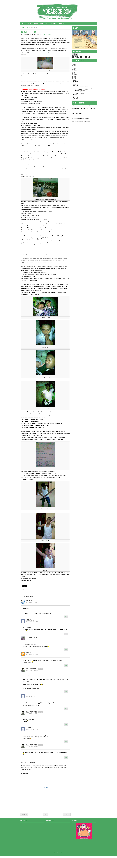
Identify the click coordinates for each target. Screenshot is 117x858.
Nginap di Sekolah (29, 32)
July (74, 94)
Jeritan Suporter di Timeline (81, 89)
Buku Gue (61, 24)
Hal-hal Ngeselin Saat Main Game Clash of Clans (84, 106)
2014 (73, 75)
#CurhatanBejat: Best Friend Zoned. (80, 118)
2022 (73, 65)
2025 (73, 63)
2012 (73, 77)
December (76, 80)
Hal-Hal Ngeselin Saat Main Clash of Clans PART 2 (84, 108)
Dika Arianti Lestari (31, 637)
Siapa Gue (29, 24)
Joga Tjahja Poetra (31, 668)
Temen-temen (53, 24)
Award (36, 24)
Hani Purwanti (30, 601)
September (76, 84)
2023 (73, 64)
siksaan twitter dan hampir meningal (84, 88)
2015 (73, 73)
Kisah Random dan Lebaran (81, 86)
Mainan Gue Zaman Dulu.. (78, 113)
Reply (66, 616)
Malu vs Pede (78, 92)
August (75, 85)
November (76, 81)
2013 (73, 76)
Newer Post (24, 814)
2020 (73, 67)
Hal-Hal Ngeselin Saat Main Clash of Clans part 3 (84, 111)
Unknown (28, 653)
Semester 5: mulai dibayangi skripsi (81, 121)
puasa (26, 27)
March (75, 100)
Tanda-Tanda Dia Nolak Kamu (79, 116)
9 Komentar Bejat (46, 34)
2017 (73, 71)
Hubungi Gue (43, 24)
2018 (73, 69)
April (74, 98)
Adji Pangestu (30, 620)
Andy (27, 694)
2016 (73, 72)
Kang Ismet (58, 852)
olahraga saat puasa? (80, 90)
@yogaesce (69, 852)
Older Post (66, 814)
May (74, 97)
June (74, 96)
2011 (73, 78)
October (75, 82)
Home (22, 24)
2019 (73, 68)
